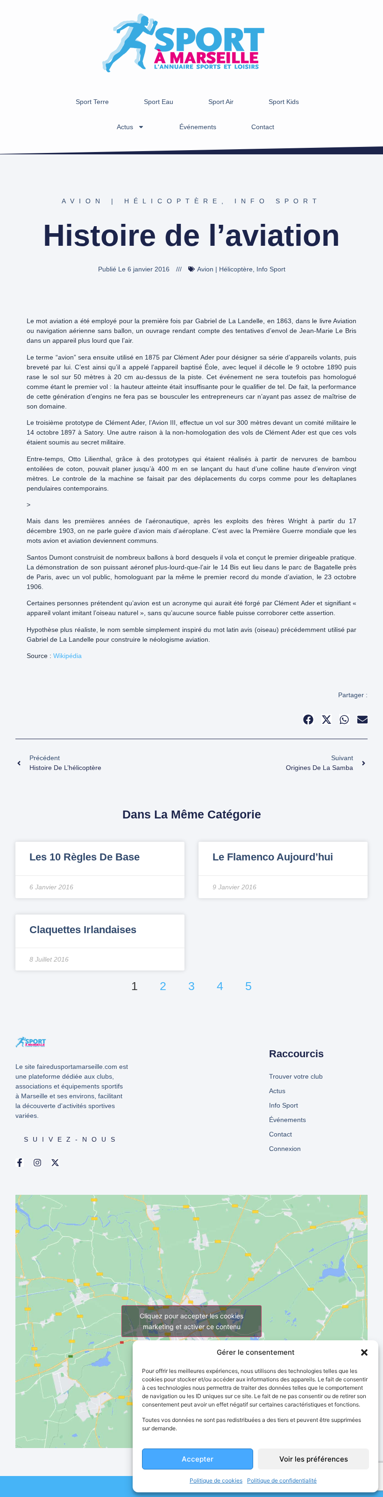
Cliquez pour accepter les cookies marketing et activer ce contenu (191, 1321)
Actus (125, 127)
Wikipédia (67, 655)
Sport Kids (284, 101)
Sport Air (221, 101)
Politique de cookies (216, 1480)
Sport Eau (158, 101)
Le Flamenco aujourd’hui (273, 857)
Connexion (285, 1148)
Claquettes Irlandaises (82, 930)
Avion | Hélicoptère (141, 201)
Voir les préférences (313, 1459)
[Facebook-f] (19, 1162)
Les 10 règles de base (84, 857)
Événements (197, 127)
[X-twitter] (55, 1162)
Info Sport (277, 201)
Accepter (197, 1459)
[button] (364, 1352)
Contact (262, 127)
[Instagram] (37, 1162)
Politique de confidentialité (282, 1480)
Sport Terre (92, 101)
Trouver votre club (296, 1076)
